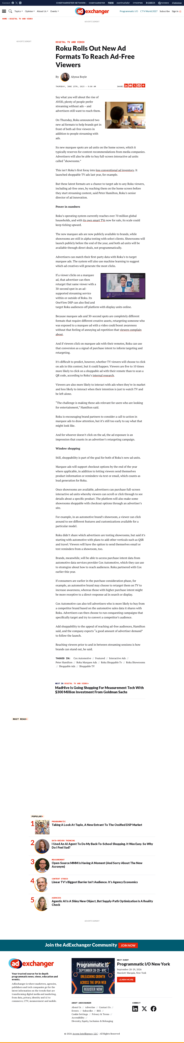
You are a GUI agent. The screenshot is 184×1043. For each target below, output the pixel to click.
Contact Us (105, 1007)
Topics (17, 11)
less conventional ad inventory (115, 170)
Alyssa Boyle (79, 77)
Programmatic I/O (129, 11)
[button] (10, 11)
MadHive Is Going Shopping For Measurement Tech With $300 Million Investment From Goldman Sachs (99, 690)
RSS (99, 1010)
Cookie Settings (80, 1014)
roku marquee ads (86, 662)
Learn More (126, 979)
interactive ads (117, 658)
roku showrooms (135, 662)
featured (100, 658)
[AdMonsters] (163, 3)
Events (53, 11)
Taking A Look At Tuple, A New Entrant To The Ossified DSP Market (97, 824)
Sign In (175, 11)
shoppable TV (87, 666)
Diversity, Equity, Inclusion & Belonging (92, 1021)
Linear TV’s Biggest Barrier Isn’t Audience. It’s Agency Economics (95, 882)
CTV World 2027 (148, 11)
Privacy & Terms (100, 1014)
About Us (41, 11)
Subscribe (165, 11)
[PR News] (111, 3)
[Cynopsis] (138, 3)
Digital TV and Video (20, 18)
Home (4, 18)
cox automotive (82, 658)
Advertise (90, 1007)
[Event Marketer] (123, 3)
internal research (103, 375)
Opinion (29, 11)
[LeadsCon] (150, 3)
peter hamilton (64, 662)
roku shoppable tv (111, 662)
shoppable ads (67, 666)
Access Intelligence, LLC (85, 1033)
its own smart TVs (94, 220)
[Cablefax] (177, 3)
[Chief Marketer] (97, 3)
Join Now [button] (128, 945)
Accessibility (78, 1017)
